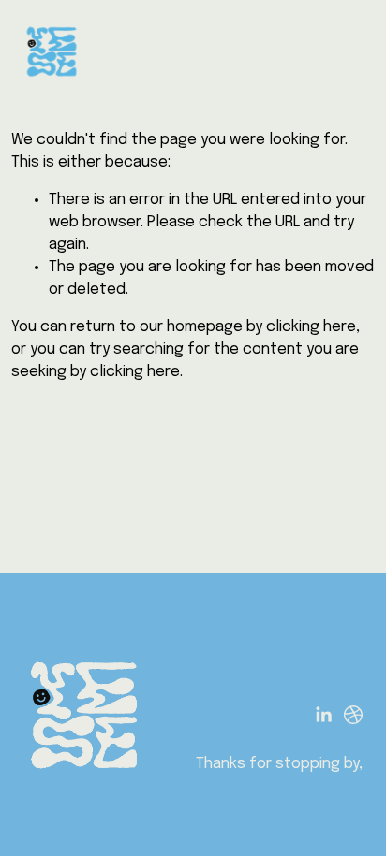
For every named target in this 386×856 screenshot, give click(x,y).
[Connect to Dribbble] (353, 714)
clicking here (311, 327)
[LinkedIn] (323, 714)
